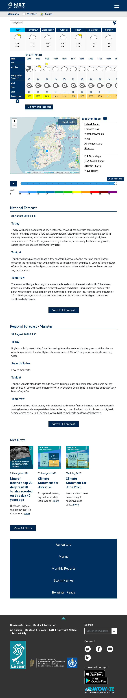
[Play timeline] (13, 184)
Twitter (88, 649)
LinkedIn (88, 658)
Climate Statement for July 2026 (48, 483)
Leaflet (28, 172)
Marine (47, 14)
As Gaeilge (16, 630)
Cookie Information (44, 625)
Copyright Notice (67, 630)
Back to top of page (63, 618)
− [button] (14, 125)
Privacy (42, 630)
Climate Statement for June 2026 (76, 483)
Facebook (99, 649)
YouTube (110, 649)
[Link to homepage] (19, 655)
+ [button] (14, 121)
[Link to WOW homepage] (99, 690)
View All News (23, 528)
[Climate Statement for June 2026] (77, 457)
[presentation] (47, 151)
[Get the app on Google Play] (96, 680)
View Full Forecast (63, 310)
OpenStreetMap (48, 172)
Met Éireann (74, 172)
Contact (30, 630)
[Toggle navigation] (117, 5)
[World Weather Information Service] (72, 663)
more (27, 513)
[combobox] (63, 22)
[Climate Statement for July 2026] (49, 457)
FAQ (51, 630)
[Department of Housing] (48, 663)
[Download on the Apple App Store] (94, 673)
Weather (30, 14)
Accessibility (18, 633)
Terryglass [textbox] (17, 22)
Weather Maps (91, 118)
